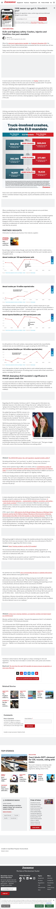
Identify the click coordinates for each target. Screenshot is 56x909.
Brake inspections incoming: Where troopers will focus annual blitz (23, 779)
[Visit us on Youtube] (31, 878)
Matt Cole (9, 37)
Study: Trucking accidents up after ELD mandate (22, 546)
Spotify (6, 818)
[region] (28, 903)
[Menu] (2, 2)
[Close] (53, 900)
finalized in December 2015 (39, 43)
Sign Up (5, 893)
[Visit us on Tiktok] (20, 880)
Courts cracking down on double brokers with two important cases (42, 778)
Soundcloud (13, 818)
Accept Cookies (39, 906)
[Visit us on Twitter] (24, 878)
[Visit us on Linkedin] (27, 878)
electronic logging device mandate (18, 43)
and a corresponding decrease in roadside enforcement (36, 572)
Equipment (4, 785)
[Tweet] (32, 673)
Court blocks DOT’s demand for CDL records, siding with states (42, 759)
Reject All (49, 906)
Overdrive (20, 468)
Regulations (32, 754)
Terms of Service (41, 23)
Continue (30, 726)
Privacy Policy (34, 23)
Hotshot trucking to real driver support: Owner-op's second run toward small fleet (12, 807)
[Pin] (36, 673)
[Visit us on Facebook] (20, 878)
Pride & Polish (3, 775)
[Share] (25, 673)
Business (40, 774)
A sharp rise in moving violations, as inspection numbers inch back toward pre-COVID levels (40, 695)
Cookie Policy (49, 903)
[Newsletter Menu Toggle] (54, 2)
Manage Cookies (5, 906)
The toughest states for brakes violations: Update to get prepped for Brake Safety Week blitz (5, 695)
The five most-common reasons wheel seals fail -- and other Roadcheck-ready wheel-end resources (5, 704)
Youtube (16, 815)
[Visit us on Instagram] (34, 878)
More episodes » (7, 812)
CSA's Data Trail (8, 29)
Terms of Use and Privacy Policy (37, 22)
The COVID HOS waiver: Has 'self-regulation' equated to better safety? (28, 458)
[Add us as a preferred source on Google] (21, 673)
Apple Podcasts (7, 815)
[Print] (17, 673)
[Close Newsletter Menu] (54, 8)
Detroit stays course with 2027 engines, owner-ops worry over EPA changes (5, 789)
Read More (35, 827)
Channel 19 (5, 700)
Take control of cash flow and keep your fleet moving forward (5, 243)
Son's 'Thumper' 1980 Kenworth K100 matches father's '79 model (4, 779)
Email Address (29, 718)
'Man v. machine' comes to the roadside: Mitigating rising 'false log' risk (23, 695)
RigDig (36, 81)
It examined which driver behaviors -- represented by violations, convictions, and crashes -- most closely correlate (27, 501)
